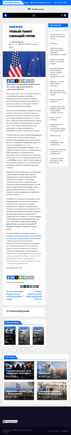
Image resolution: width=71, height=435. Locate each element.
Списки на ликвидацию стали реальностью (56, 142)
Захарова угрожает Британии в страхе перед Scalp (57, 160)
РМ (17, 376)
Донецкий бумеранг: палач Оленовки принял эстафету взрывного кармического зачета (57, 72)
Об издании (64, 431)
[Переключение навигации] (33, 15)
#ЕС (22, 44)
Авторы (57, 431)
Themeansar (6, 431)
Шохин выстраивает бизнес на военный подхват (57, 61)
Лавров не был (55, 135)
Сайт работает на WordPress (11, 430)
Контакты (51, 431)
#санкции (34, 44)
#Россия (28, 44)
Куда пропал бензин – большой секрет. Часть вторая (58, 92)
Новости (12, 26)
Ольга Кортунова (17, 42)
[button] (61, 15)
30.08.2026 (11, 376)
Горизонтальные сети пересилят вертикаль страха (57, 36)
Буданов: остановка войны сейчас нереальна (57, 83)
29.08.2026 (43, 376)
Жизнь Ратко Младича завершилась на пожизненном (58, 151)
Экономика (19, 26)
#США (11, 47)
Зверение (23, 331)
